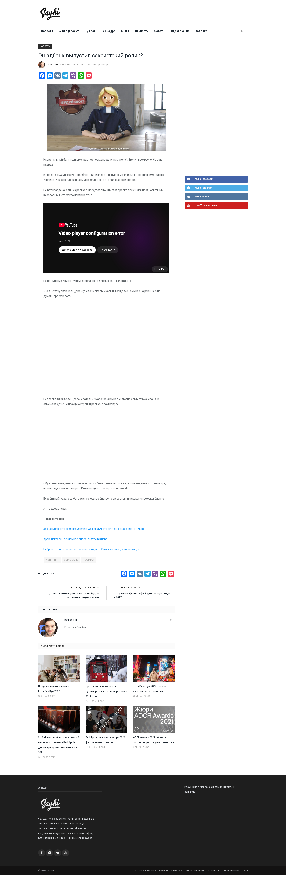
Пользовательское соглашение (202, 870)
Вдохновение (180, 31)
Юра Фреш (54, 64)
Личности (141, 31)
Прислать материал (236, 870)
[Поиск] (242, 31)
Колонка (201, 31)
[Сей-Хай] (50, 13)
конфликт (52, 560)
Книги (125, 31)
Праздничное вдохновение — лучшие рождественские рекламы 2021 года (106, 691)
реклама (88, 560)
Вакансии (150, 870)
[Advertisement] (214, 109)
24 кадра (109, 31)
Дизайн (92, 31)
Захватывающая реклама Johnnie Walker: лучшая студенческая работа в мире (94, 528)
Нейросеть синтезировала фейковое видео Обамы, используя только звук (91, 549)
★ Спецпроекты (70, 31)
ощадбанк (71, 560)
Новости (47, 31)
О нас (138, 870)
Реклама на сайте (169, 870)
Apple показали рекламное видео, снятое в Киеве (75, 539)
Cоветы (159, 31)
